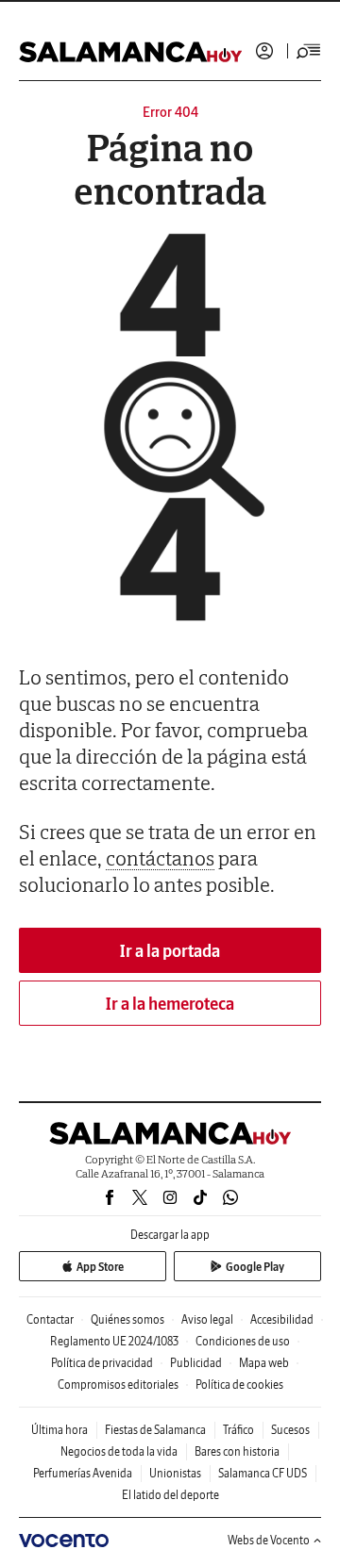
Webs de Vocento (269, 1540)
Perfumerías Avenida (82, 1473)
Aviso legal (207, 1319)
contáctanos (160, 858)
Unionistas (175, 1473)
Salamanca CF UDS (262, 1473)
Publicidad (196, 1363)
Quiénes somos (127, 1319)
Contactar (50, 1319)
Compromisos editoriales (118, 1384)
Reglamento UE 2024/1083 (114, 1341)
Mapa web (264, 1363)
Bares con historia (237, 1451)
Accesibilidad (282, 1319)
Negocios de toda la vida (119, 1451)
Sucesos (290, 1430)
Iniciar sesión (264, 51)
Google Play (255, 1267)
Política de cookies (239, 1384)
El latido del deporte (170, 1495)
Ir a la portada (170, 951)
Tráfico (238, 1430)
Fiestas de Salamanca (155, 1430)
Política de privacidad (102, 1363)
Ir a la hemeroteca (170, 1003)
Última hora (59, 1430)
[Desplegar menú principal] (309, 51)
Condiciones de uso (243, 1341)
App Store (100, 1267)
